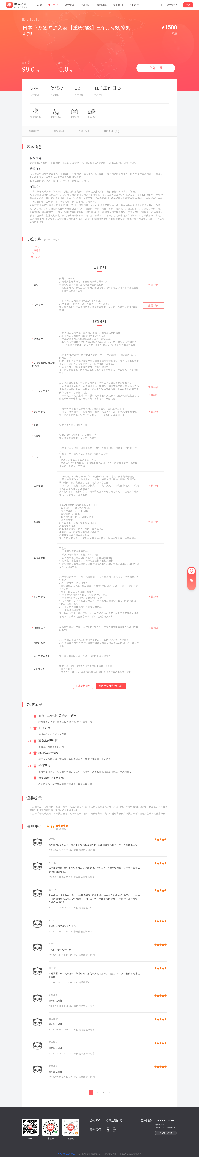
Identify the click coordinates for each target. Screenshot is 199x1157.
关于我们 (118, 5)
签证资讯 (85, 5)
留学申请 (69, 5)
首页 (39, 5)
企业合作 (134, 5)
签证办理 (53, 5)
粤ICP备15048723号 (68, 1153)
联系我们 (95, 1129)
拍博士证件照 (114, 1120)
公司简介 (95, 1120)
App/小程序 (171, 5)
